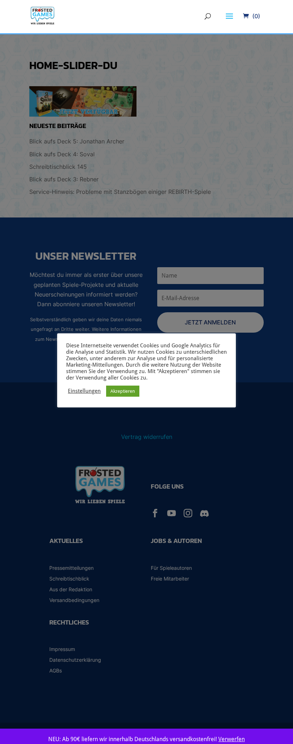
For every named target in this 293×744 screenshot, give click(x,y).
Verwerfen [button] (231, 739)
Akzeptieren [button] (122, 391)
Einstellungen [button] (84, 391)
